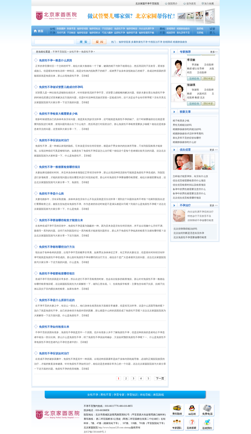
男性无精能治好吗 (182, 125)
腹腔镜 (200, 28)
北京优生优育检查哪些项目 (187, 197)
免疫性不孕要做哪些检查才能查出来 (61, 220)
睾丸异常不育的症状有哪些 (187, 138)
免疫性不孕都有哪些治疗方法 (57, 246)
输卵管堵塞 (82, 28)
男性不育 (105, 394)
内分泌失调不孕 (146, 28)
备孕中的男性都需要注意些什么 (189, 189)
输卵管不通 (131, 32)
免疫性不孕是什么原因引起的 (57, 300)
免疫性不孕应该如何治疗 (54, 140)
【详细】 (85, 75)
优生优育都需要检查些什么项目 (189, 180)
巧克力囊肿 (107, 32)
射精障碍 (170, 28)
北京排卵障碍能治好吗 (185, 228)
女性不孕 (74, 51)
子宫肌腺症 (107, 28)
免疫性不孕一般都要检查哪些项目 (59, 166)
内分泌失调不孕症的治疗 (201, 211)
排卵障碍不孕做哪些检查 (201, 220)
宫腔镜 (200, 32)
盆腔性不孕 (119, 32)
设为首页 (191, 3)
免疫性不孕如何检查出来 (54, 326)
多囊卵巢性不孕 (139, 42)
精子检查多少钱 (181, 120)
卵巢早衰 (71, 28)
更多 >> (214, 149)
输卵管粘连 (94, 28)
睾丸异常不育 (183, 32)
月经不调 (61, 32)
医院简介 (172, 3)
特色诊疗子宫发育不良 (200, 216)
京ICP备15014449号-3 (95, 431)
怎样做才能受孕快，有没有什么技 (190, 176)
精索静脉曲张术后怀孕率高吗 (188, 133)
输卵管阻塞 (125, 42)
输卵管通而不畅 (146, 32)
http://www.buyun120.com (110, 427)
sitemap (127, 427)
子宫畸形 (71, 32)
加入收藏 (209, 3)
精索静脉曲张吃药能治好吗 (187, 129)
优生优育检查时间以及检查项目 (189, 185)
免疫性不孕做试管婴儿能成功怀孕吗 (61, 87)
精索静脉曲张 (183, 28)
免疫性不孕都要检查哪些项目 (57, 273)
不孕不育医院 (60, 51)
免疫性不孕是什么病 (51, 193)
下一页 (160, 378)
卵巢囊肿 (61, 28)
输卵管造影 (82, 32)
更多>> (214, 52)
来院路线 (158, 394)
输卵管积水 (94, 32)
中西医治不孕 (155, 42)
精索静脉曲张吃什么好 (184, 142)
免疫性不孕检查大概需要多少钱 (58, 113)
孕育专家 (119, 394)
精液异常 (170, 32)
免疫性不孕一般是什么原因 (55, 60)
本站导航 (145, 394)
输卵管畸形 (131, 28)
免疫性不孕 (119, 28)
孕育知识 (132, 394)
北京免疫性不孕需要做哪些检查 (190, 237)
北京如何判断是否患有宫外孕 (189, 233)
